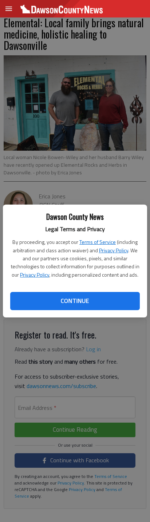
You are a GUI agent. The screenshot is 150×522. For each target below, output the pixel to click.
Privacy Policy (113, 250)
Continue (75, 300)
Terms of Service (97, 242)
